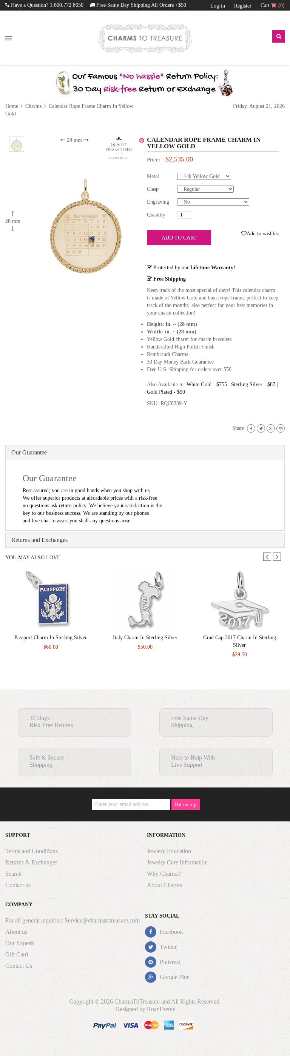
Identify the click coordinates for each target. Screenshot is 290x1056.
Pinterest (169, 962)
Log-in (217, 6)
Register (242, 6)
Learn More (118, 158)
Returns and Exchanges (39, 540)
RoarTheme (161, 1009)
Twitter (167, 947)
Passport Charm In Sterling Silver (50, 637)
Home (12, 106)
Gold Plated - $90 (166, 392)
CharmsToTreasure (137, 1001)
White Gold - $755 (207, 384)
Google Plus (173, 977)
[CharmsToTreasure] (145, 38)
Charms (33, 106)
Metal (153, 176)
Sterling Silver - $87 (253, 384)
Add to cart (179, 238)
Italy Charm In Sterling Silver (145, 637)
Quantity (156, 215)
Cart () (273, 5)
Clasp (153, 189)
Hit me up (185, 804)
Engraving (158, 202)
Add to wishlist (263, 233)
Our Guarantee (29, 452)
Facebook (170, 932)
